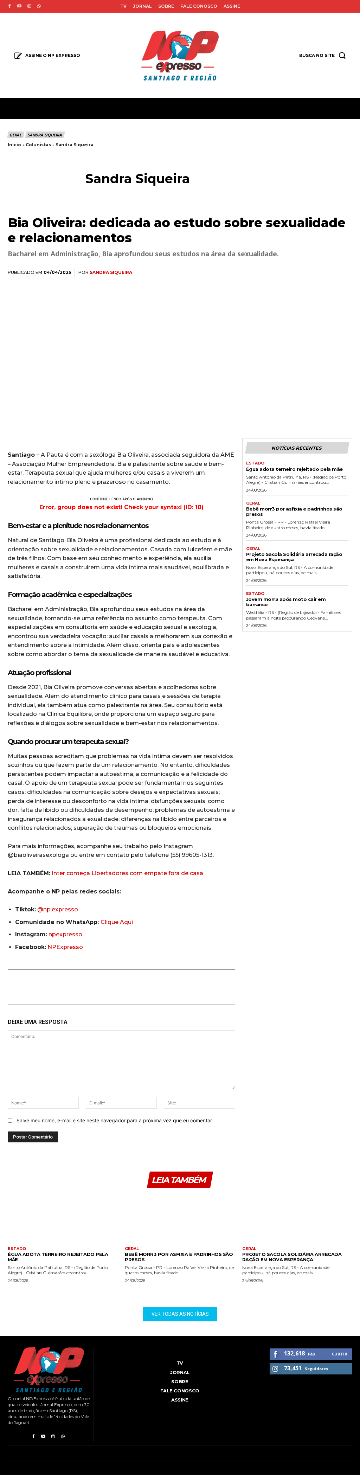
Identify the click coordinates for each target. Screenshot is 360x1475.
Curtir (339, 1354)
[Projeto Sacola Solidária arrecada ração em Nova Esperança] (297, 1220)
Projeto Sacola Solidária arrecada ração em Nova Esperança (294, 556)
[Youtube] (19, 6)
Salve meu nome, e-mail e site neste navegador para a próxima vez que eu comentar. (115, 1120)
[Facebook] (9, 6)
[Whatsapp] (39, 6)
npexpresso (64, 934)
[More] (345, 273)
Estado (255, 463)
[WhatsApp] (296, 273)
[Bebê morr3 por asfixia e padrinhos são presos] (180, 1220)
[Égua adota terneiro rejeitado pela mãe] (63, 1220)
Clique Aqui (117, 922)
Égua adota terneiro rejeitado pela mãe (294, 469)
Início (14, 144)
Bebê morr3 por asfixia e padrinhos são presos (294, 511)
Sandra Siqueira (44, 134)
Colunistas (38, 144)
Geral (15, 134)
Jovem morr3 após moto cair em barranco (286, 601)
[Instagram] (29, 6)
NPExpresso (65, 947)
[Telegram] (328, 273)
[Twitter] (280, 273)
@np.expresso (57, 909)
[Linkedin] (312, 273)
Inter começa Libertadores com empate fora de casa (127, 873)
